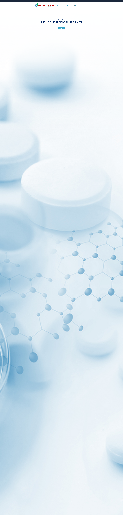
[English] (121, 0)
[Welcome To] (44, 4)
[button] (61, 28)
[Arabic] (120, 0)
